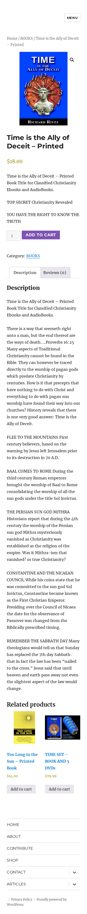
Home (12, 38)
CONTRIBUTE (20, 848)
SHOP (12, 860)
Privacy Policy (21, 900)
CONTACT (16, 872)
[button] (72, 60)
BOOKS (26, 38)
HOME (13, 824)
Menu (72, 18)
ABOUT (14, 836)
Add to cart (41, 235)
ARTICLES (16, 884)
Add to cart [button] (21, 789)
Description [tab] (25, 272)
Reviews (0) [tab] (54, 272)
